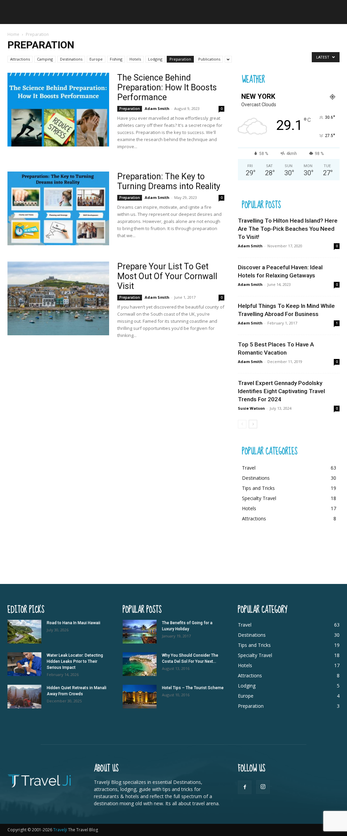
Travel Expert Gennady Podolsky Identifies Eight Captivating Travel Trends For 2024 (281, 391)
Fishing (116, 59)
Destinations (71, 59)
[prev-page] (242, 424)
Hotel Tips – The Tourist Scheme (193, 687)
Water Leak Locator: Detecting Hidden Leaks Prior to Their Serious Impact (75, 661)
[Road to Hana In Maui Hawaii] (24, 631)
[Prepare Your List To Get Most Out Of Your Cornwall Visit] (58, 298)
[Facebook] (244, 787)
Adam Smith (157, 108)
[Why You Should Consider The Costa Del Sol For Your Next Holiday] (140, 664)
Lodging (155, 59)
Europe (96, 59)
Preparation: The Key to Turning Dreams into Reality (168, 181)
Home (13, 34)
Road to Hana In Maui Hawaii (73, 622)
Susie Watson (251, 408)
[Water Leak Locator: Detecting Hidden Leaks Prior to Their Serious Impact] (24, 664)
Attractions (20, 59)
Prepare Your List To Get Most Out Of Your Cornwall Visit (167, 276)
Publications (209, 59)
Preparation (180, 59)
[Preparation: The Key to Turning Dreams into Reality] (58, 208)
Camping (45, 59)
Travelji (60, 830)
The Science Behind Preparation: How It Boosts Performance (167, 87)
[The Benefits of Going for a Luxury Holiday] (140, 631)
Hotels (135, 59)
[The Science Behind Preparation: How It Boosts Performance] (58, 109)
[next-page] (253, 424)
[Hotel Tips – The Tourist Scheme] (140, 696)
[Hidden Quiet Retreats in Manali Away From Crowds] (24, 696)
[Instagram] (263, 787)
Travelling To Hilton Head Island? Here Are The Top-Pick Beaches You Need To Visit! (288, 228)
